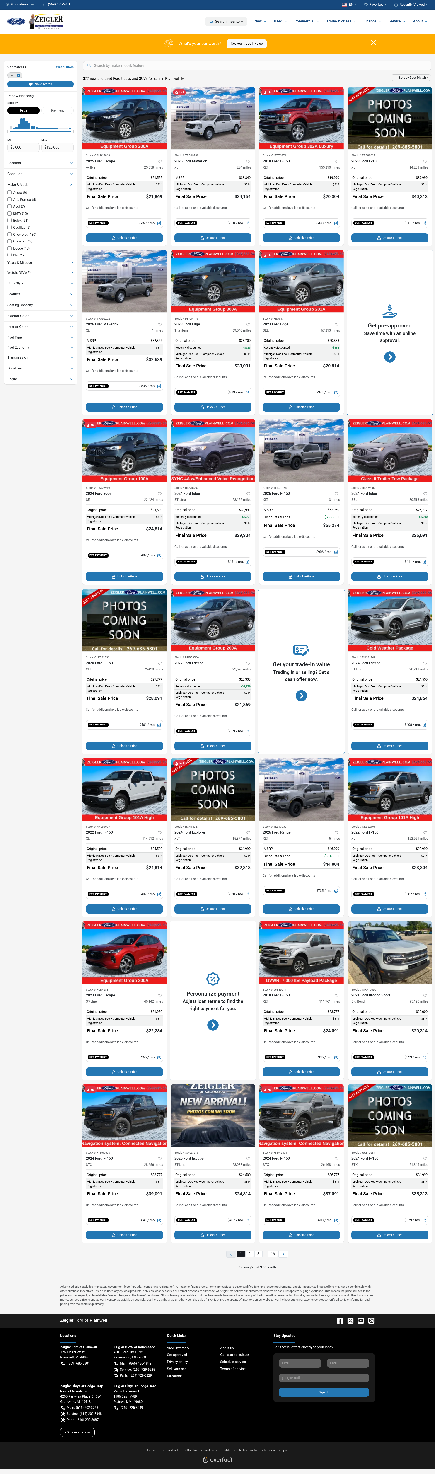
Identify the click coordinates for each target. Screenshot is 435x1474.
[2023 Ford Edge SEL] (301, 281)
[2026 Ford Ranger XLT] (301, 789)
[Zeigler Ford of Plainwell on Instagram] (369, 1320)
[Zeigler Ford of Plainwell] (35, 21)
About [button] (418, 21)
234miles (244, 167)
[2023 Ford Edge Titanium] (213, 281)
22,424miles (153, 500)
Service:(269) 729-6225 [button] (137, 1369)
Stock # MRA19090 (363, 989)
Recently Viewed (412, 4)
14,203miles (418, 167)
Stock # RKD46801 (275, 1152)
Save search (43, 84)
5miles (334, 838)
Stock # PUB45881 (98, 989)
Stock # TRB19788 (186, 155)
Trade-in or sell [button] (338, 21)
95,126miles (418, 1001)
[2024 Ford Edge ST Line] (213, 450)
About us (227, 1348)
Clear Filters (65, 67)
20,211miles (418, 669)
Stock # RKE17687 (363, 1152)
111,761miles (329, 1001)
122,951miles (418, 838)
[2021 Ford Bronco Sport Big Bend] (390, 952)
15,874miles (241, 838)
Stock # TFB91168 (275, 488)
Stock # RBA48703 (186, 488)
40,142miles (153, 1001)
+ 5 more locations (77, 1432)
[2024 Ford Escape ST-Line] (390, 620)
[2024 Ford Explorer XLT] (213, 789)
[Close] (373, 42)
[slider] (7, 131)
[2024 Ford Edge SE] (124, 450)
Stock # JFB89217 (274, 989)
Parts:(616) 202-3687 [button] (83, 1420)
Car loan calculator (234, 1355)
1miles (157, 330)
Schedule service (233, 1362)
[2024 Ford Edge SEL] (390, 450)
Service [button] (395, 21)
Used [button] (278, 21)
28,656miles (153, 1165)
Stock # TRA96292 (98, 318)
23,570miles (241, 669)
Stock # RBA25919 (98, 488)
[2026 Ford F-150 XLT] (301, 450)
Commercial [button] (304, 21)
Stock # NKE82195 (363, 826)
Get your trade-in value (247, 43)
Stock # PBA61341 (275, 318)
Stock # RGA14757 (186, 826)
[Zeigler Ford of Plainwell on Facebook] (338, 1320)
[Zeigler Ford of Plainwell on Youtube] (359, 1320)
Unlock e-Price (127, 238)
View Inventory (178, 1348)
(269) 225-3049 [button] (132, 1408)
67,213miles (330, 330)
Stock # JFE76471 (274, 155)
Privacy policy (177, 1362)
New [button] (258, 21)
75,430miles (153, 669)
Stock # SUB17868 (98, 155)
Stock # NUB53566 (186, 657)
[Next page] (283, 1254)
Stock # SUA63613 (186, 1152)
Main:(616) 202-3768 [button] (82, 1408)
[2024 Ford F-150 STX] (124, 1115)
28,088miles (241, 1165)
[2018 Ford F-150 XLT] (301, 118)
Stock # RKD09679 (98, 1152)
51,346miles (418, 1165)
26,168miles (330, 1165)
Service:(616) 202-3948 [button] (84, 1414)
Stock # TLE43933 (274, 826)
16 (273, 1254)
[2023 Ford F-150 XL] (390, 118)
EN (351, 4)
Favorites (377, 4)
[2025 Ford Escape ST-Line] (213, 1115)
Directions (175, 1376)
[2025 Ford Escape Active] (124, 118)
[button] (21, 4)
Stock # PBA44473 (186, 318)
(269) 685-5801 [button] (59, 4)
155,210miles (329, 167)
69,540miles (241, 330)
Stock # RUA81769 (363, 657)
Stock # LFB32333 (97, 657)
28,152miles (241, 500)
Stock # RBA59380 (363, 488)
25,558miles (153, 167)
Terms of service (233, 1369)
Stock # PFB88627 (363, 155)
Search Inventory (229, 21)
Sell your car (176, 1369)
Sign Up (324, 1392)
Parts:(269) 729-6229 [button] (136, 1375)
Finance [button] (369, 21)
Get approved (177, 1355)
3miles (334, 500)
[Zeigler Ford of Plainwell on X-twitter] (348, 1320)
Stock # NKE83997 (98, 826)
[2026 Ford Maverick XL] (213, 118)
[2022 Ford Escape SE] (213, 620)
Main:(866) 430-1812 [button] (135, 1363)
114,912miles (152, 838)
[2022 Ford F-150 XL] (124, 789)
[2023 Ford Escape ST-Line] (124, 952)
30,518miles (418, 500)
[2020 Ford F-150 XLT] (124, 620)
